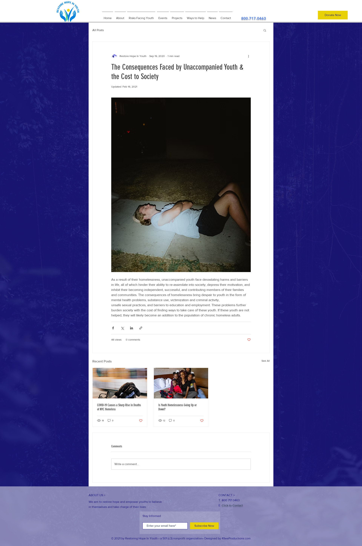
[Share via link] (141, 328)
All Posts (98, 30)
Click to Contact (232, 505)
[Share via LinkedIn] (131, 328)
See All (266, 360)
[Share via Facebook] (113, 328)
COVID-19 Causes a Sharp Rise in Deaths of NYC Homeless (119, 407)
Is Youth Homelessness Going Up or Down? (177, 407)
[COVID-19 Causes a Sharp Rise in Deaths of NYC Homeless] (120, 383)
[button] (265, 30)
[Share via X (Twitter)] (122, 328)
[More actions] (248, 56)
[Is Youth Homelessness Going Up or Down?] (181, 383)
